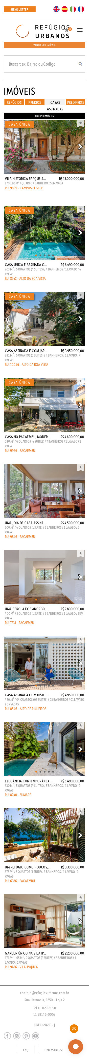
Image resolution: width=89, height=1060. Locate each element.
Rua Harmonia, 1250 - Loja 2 (44, 999)
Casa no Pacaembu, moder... (27, 436)
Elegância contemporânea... (28, 780)
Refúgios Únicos (14, 102)
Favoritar (80, 123)
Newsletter (19, 9)
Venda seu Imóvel (44, 45)
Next (80, 147)
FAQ (26, 1050)
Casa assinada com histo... (26, 694)
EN (57, 8)
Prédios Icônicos (34, 102)
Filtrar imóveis (44, 116)
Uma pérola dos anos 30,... (26, 608)
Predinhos (75, 102)
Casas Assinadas (55, 102)
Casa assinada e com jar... (26, 350)
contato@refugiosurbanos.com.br (44, 992)
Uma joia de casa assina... (25, 522)
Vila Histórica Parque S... (25, 178)
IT (73, 8)
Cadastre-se (54, 1050)
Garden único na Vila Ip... (25, 953)
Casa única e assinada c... (26, 264)
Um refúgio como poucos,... (27, 867)
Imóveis (19, 90)
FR (81, 8)
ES (65, 8)
